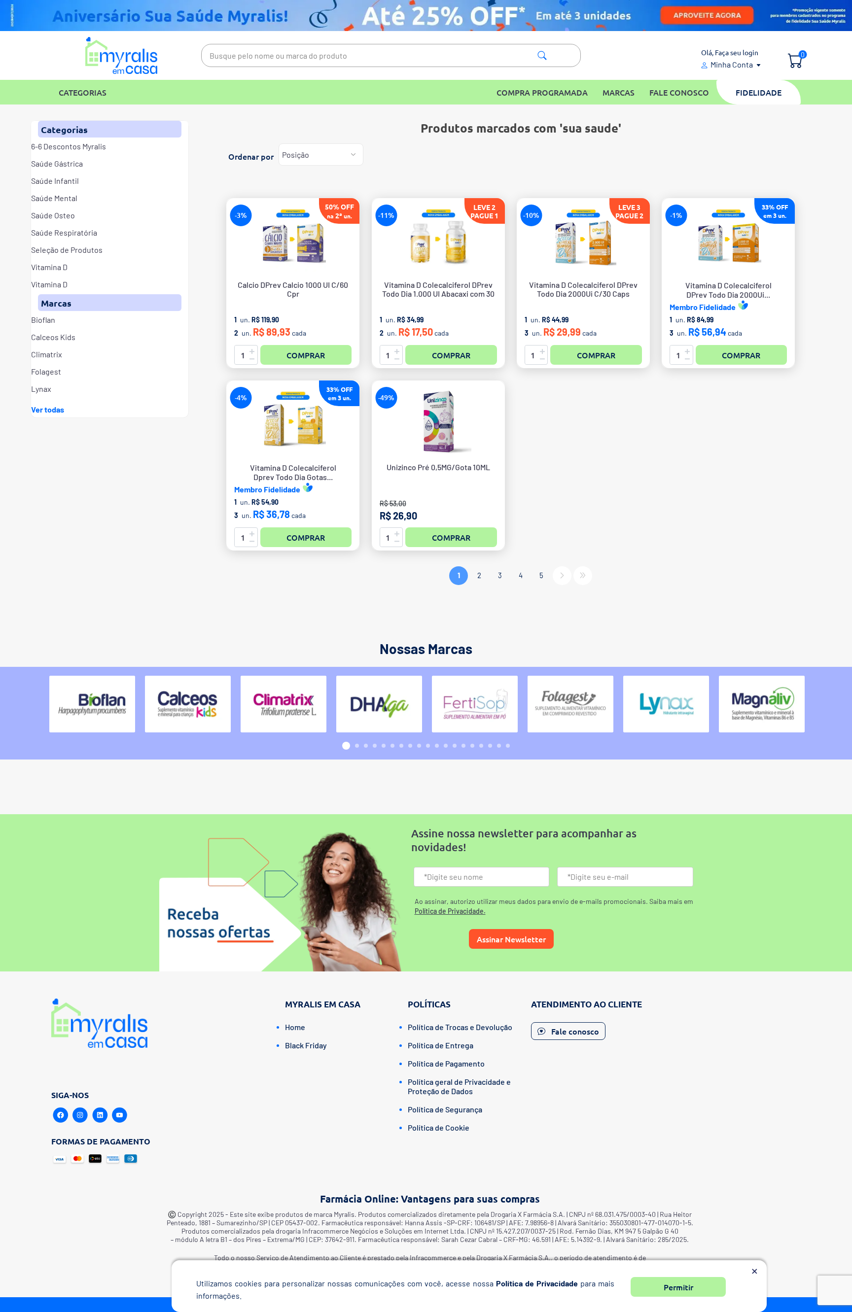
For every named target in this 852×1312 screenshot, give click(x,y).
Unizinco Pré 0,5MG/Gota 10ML (438, 467)
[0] (795, 61)
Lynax (41, 388)
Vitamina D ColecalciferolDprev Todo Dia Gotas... (293, 472)
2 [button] (357, 746)
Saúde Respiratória (64, 232)
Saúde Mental (54, 198)
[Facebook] (61, 1115)
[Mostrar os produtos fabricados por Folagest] (570, 704)
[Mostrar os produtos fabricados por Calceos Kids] (188, 704)
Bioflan (43, 319)
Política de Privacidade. (450, 911)
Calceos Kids (53, 337)
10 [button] (428, 746)
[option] (92, 704)
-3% (241, 215)
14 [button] (463, 746)
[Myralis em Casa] (121, 55)
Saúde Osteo (53, 215)
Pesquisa (542, 55)
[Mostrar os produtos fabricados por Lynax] (666, 704)
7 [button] (401, 746)
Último (582, 575)
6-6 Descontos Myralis (68, 146)
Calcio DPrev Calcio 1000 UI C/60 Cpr (293, 289)
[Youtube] (120, 1115)
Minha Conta (731, 64)
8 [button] (410, 746)
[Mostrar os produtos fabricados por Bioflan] (92, 704)
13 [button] (455, 746)
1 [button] (346, 746)
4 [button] (375, 746)
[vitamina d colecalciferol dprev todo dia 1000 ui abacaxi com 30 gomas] (438, 239)
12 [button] (446, 746)
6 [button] (392, 746)
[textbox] (391, 55)
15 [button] (472, 746)
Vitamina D (49, 267)
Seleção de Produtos (67, 249)
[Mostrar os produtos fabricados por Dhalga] (379, 704)
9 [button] (419, 746)
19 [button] (508, 746)
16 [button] (481, 746)
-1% (676, 215)
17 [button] (490, 746)
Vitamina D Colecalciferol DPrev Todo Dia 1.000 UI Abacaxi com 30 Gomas (438, 293)
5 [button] (384, 746)
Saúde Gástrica (57, 163)
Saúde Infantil (55, 180)
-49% (386, 397)
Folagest (46, 371)
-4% (241, 397)
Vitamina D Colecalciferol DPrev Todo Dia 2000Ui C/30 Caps (583, 289)
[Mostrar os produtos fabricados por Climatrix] (283, 704)
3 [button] (366, 746)
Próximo (562, 575)
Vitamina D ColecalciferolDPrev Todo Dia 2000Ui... (728, 289)
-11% (386, 215)
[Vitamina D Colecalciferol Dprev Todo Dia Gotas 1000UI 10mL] (293, 421)
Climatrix (46, 354)
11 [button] (437, 746)
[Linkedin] (100, 1115)
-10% (531, 215)
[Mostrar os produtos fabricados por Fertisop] (475, 704)
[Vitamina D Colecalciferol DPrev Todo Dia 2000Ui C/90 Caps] (728, 239)
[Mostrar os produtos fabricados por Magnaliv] (762, 704)
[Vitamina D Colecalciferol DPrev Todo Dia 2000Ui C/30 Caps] (583, 239)
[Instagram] (80, 1115)
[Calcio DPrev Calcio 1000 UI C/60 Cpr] (293, 239)
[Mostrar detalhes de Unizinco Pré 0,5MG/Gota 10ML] (438, 421)
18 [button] (499, 746)
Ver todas (47, 409)
